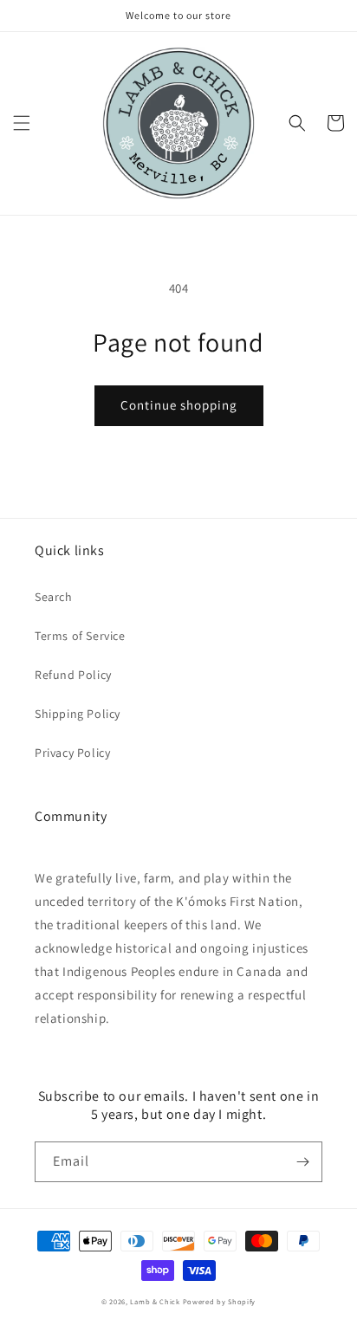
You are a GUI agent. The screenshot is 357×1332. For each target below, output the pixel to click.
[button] (22, 123)
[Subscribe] (302, 1161)
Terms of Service (80, 635)
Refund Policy (73, 674)
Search (54, 597)
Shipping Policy (77, 713)
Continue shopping (178, 405)
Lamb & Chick (154, 1301)
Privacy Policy (72, 752)
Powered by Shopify (219, 1301)
